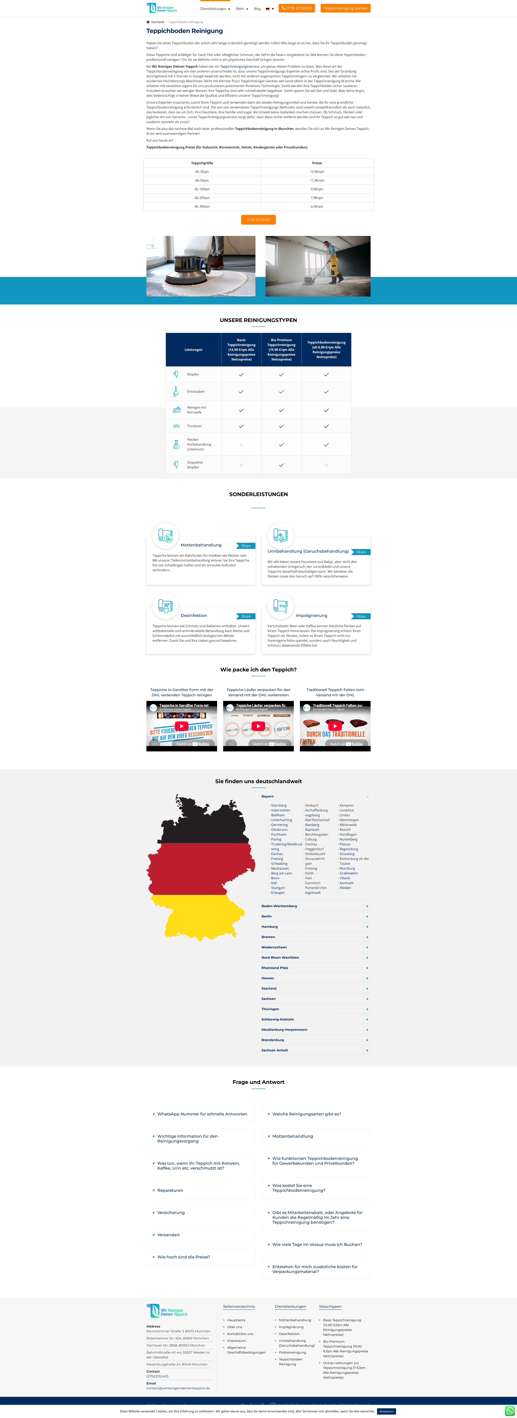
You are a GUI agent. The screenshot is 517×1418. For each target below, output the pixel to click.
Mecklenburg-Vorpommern (284, 1030)
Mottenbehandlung (295, 1320)
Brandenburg (273, 1040)
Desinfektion (289, 1334)
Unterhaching (281, 820)
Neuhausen (280, 868)
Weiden (345, 888)
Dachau (277, 854)
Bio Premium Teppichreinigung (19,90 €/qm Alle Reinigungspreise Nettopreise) (345, 1349)
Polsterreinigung (292, 1352)
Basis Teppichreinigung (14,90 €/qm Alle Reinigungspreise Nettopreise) (342, 1327)
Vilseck (345, 878)
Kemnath (347, 883)
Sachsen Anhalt (275, 1050)
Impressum (236, 1341)
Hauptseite (236, 1320)
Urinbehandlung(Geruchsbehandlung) (297, 1343)
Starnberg (279, 805)
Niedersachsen (274, 947)
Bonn (275, 878)
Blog (257, 8)
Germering (279, 825)
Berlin (267, 916)
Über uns (234, 1327)
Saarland (269, 988)
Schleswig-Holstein (278, 1019)
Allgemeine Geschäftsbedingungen (246, 1350)
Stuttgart (278, 888)
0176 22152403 (299, 8)
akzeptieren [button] (386, 1411)
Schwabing (279, 863)
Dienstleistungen (213, 8)
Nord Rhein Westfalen (280, 957)
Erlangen (278, 892)
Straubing (347, 854)
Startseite (157, 22)
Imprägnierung (291, 1327)
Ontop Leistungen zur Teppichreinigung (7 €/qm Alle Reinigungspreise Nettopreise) (344, 1370)
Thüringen (270, 1009)
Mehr (240, 8)
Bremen (268, 937)
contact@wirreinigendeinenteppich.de (178, 1388)
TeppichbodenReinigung (291, 1361)
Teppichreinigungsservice (239, 66)
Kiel (274, 883)
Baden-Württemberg (279, 906)
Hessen (268, 978)
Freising (277, 858)
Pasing (276, 839)
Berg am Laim (281, 873)
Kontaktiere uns (240, 1334)
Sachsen (269, 999)
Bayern (268, 796)
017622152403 (157, 1376)
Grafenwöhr (349, 873)
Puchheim (279, 834)
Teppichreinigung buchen (345, 8)
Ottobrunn (279, 829)
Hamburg (270, 927)
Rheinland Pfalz (275, 968)
